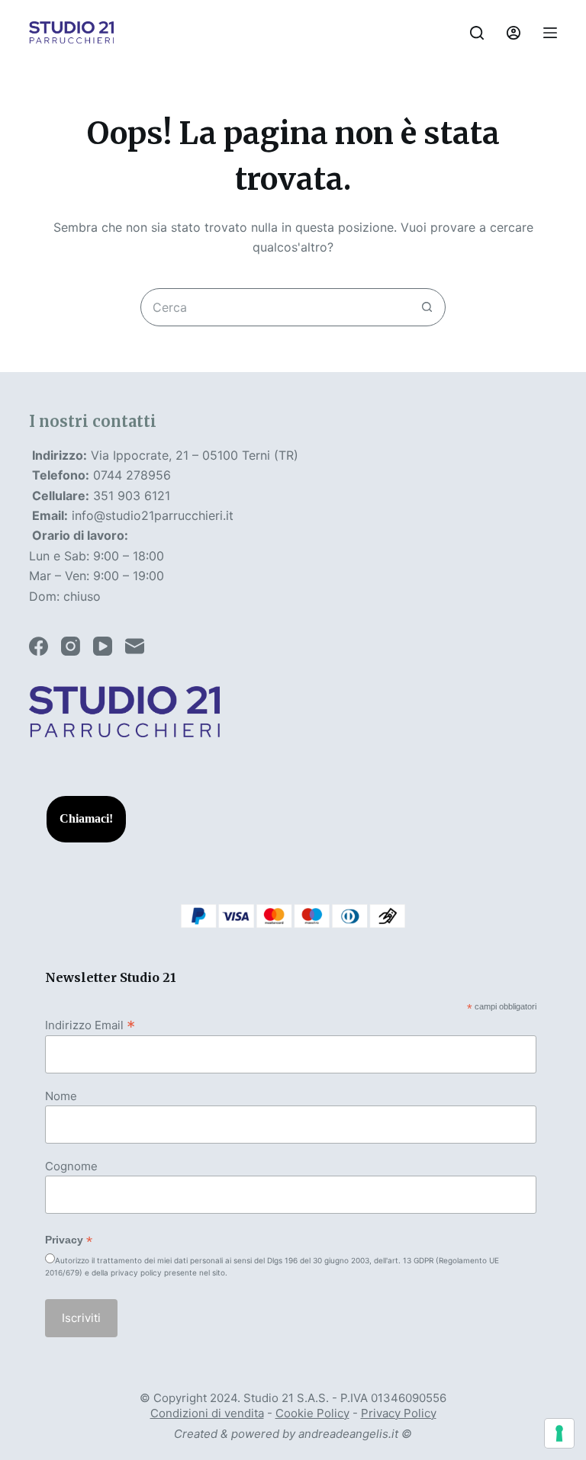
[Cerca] (477, 33)
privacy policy (136, 1272)
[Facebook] (38, 646)
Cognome (71, 1166)
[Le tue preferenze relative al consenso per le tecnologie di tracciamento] (559, 1433)
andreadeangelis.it (348, 1433)
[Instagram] (70, 646)
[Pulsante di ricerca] (426, 307)
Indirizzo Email (90, 1024)
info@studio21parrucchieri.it (152, 515)
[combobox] (274, 307)
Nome (61, 1096)
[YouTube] (102, 646)
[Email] (134, 646)
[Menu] (550, 33)
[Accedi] (513, 33)
